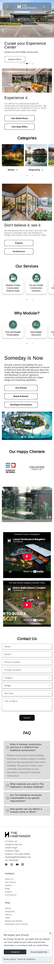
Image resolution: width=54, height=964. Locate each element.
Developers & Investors (21, 404)
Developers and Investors (16, 924)
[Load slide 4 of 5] (30, 63)
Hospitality (34, 169)
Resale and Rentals (13, 921)
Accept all (15, 952)
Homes (11, 169)
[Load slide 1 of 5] (20, 63)
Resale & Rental (21, 396)
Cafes (7, 917)
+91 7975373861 (12, 860)
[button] (7, 6)
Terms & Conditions (26, 959)
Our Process (21, 387)
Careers (8, 885)
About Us (9, 879)
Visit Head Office (19, 126)
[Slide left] (21, 175)
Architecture (19, 251)
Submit (27, 717)
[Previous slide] (3, 30)
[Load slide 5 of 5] (33, 63)
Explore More (14, 59)
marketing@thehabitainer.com (18, 857)
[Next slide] (51, 30)
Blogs (7, 888)
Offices (8, 914)
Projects (19, 243)
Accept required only (39, 952)
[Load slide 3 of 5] (27, 63)
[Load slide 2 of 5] (23, 63)
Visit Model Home (19, 118)
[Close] (50, 933)
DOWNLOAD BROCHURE (26, 503)
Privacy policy (10, 959)
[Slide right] (32, 175)
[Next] (47, 426)
